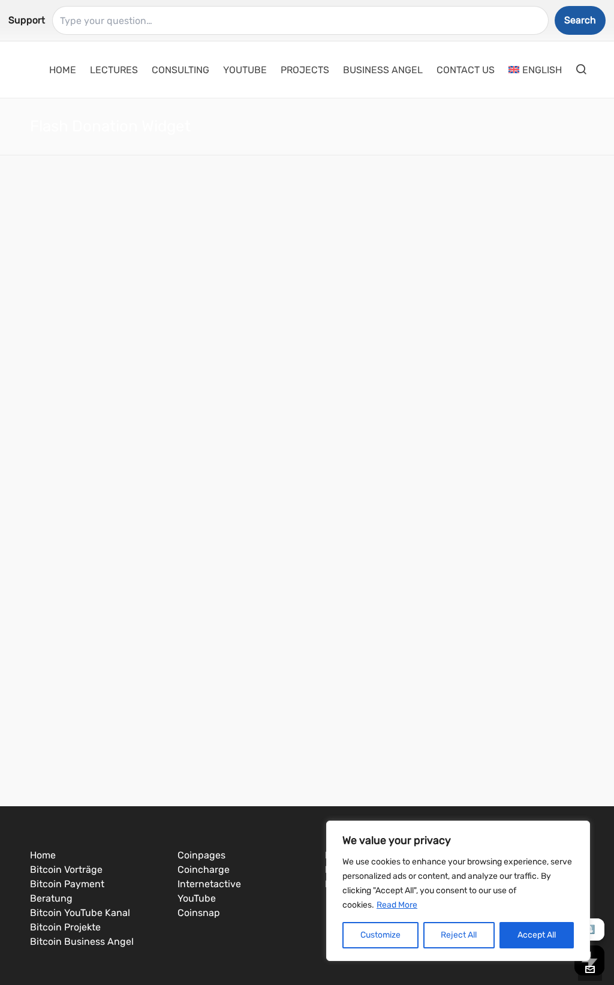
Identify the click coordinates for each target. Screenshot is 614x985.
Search (580, 20)
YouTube (196, 898)
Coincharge (203, 869)
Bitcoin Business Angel (82, 941)
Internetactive (209, 884)
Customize (380, 935)
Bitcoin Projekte (65, 927)
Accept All (536, 935)
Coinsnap (198, 912)
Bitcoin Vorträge (66, 869)
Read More (397, 905)
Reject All (459, 935)
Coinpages (201, 855)
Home (43, 855)
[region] (458, 891)
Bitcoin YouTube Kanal (80, 912)
